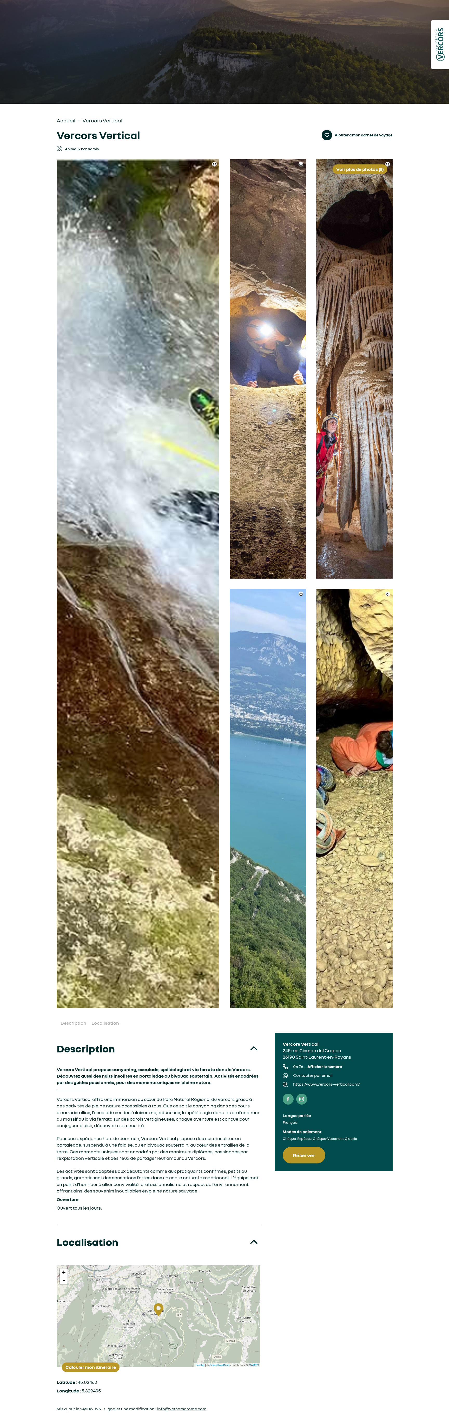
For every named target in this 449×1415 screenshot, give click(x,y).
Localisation (105, 1023)
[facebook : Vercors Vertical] (288, 1099)
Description (73, 1023)
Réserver (304, 1155)
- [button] (63, 1280)
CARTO (254, 1365)
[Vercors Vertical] (138, 583)
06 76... (317, 1066)
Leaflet (200, 1365)
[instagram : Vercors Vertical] (301, 1099)
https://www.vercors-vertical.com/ (326, 1084)
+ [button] (63, 1272)
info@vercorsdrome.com (182, 1408)
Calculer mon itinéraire (90, 1367)
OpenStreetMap (219, 1365)
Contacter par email (313, 1075)
